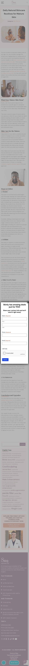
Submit (5, 359)
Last (3, 327)
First (3, 321)
